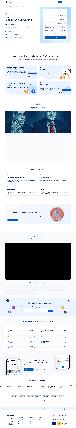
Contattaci (41, 421)
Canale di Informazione (43, 423)
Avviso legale (20, 421)
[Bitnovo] (8, 2)
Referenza (32, 417)
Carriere (31, 421)
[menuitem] (18, 2)
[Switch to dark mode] (68, 2)
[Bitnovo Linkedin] (59, 415)
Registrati (55, 2)
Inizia (28, 27)
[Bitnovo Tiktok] (62, 415)
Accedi (60, 2)
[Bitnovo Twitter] (56, 415)
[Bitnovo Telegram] (65, 415)
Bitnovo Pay (20, 417)
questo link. (66, 409)
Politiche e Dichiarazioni (22, 423)
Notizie (40, 419)
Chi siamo (32, 419)
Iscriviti (50, 310)
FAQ (40, 417)
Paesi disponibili (33, 423)
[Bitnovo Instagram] (53, 415)
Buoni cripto (20, 419)
